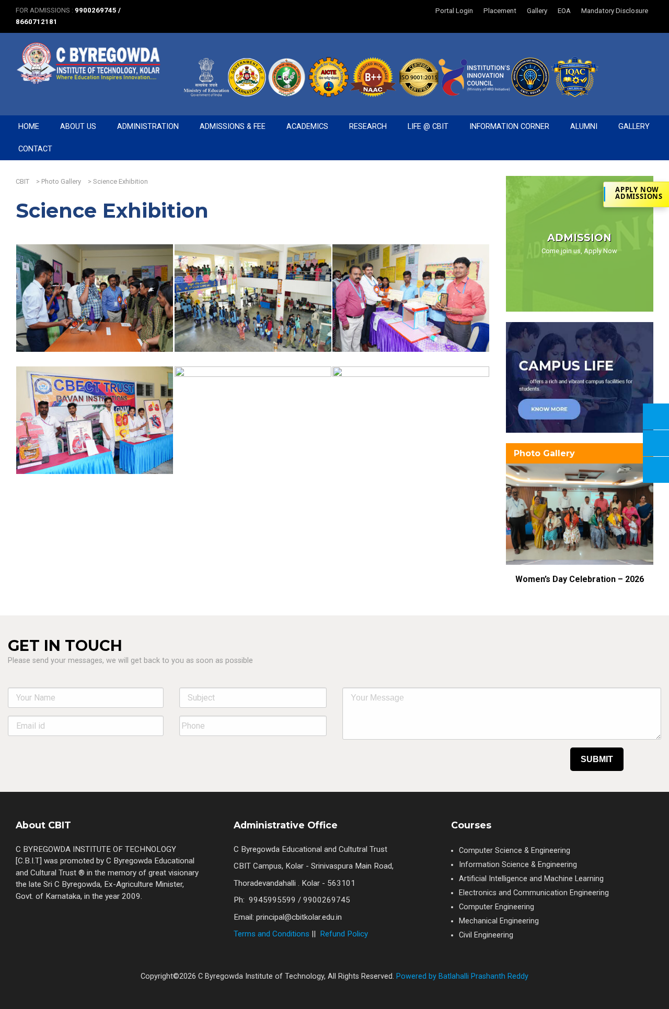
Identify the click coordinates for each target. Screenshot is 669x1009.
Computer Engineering (496, 907)
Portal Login (454, 11)
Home (28, 126)
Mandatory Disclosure (614, 11)
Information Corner (509, 126)
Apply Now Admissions (639, 193)
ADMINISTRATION (148, 126)
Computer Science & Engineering (514, 850)
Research (368, 126)
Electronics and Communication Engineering (534, 892)
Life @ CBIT (428, 126)
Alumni (583, 126)
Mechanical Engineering (499, 921)
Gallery (537, 11)
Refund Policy (344, 934)
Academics (307, 126)
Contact (35, 149)
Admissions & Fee (233, 126)
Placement (499, 11)
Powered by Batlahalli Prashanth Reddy (461, 976)
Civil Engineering (486, 935)
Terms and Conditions (271, 934)
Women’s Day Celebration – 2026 (579, 579)
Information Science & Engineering (518, 864)
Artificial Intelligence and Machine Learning (531, 878)
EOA (564, 11)
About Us (78, 126)
